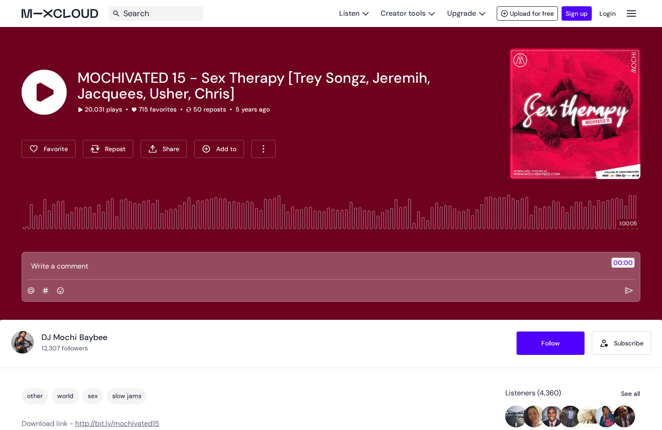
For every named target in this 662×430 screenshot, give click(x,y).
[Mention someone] (31, 290)
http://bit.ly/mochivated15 (117, 423)
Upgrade (461, 13)
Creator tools (403, 13)
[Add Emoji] (60, 290)
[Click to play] (44, 92)
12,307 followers (64, 348)
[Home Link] (60, 13)
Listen (349, 13)
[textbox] (315, 266)
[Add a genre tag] (45, 290)
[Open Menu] (631, 13)
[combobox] (263, 149)
